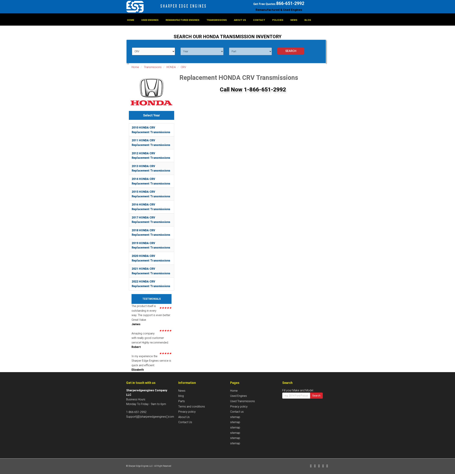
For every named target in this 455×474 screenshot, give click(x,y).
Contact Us (185, 422)
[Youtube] (327, 466)
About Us (240, 19)
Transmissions (217, 19)
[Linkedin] (319, 466)
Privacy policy (187, 411)
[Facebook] (311, 466)
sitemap (235, 417)
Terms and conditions (191, 406)
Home (130, 19)
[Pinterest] (323, 466)
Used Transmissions (242, 401)
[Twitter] (315, 466)
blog (307, 19)
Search (316, 395)
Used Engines (150, 19)
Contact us (237, 411)
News (293, 19)
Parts (181, 401)
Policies (277, 19)
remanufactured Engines (182, 19)
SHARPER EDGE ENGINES (183, 6)
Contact (259, 19)
